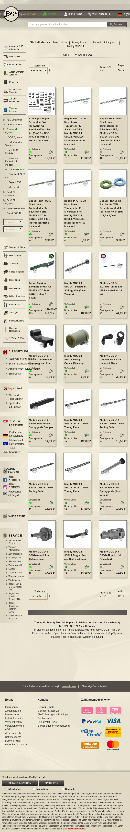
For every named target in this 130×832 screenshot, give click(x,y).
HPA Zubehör (15, 255)
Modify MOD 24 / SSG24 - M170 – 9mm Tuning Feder (41, 488)
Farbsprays (14, 304)
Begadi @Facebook (14, 478)
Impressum (11, 707)
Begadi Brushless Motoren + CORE (13, 607)
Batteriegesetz (13, 736)
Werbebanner (14, 580)
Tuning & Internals (13, 109)
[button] (46, 153)
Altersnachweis (15, 561)
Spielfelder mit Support (14, 405)
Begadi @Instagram (14, 485)
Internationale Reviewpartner (17, 442)
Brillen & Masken (17, 296)
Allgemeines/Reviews (24, 368)
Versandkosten (69, 686)
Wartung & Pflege (17, 247)
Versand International (14, 548)
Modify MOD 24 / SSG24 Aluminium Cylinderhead (39, 555)
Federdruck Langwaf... (105, 42)
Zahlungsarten (15, 554)
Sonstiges (13, 312)
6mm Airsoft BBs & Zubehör (16, 47)
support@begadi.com (58, 725)
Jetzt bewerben (14, 450)
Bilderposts (14, 373)
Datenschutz (12, 714)
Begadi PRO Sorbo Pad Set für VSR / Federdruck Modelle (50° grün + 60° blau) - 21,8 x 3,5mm (112, 208)
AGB (7, 729)
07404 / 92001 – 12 (53, 721)
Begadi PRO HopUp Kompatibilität (14, 596)
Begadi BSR (14, 182)
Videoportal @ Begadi (14, 493)
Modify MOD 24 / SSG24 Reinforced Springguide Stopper (41, 424)
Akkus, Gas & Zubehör (15, 91)
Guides (11, 569)
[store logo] (11, 14)
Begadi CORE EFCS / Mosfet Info (14, 587)
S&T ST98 (13, 186)
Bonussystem (14, 557)
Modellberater (15, 64)
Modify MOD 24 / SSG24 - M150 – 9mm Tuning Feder (76, 488)
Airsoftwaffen (15, 56)
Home (64, 42)
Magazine (13, 82)
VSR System (15, 137)
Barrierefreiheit (13, 740)
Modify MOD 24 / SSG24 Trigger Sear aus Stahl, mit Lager (75, 555)
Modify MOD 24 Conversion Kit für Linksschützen (110, 359)
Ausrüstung (14, 288)
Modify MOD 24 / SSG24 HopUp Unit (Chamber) (111, 555)
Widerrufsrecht (15, 565)
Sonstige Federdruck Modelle (11, 161)
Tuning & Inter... (80, 42)
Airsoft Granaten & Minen (16, 73)
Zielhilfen (13, 263)
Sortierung (40, 65)
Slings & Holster (16, 272)
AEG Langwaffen (14, 120)
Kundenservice (15, 572)
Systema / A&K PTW (16, 208)
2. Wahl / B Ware (17, 338)
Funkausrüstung (16, 321)
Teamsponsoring (15, 576)
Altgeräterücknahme (16, 744)
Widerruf (16, 516)
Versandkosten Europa (15, 542)
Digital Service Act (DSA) (15, 617)
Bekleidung (14, 280)
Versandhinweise (14, 725)
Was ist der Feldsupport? (15, 397)
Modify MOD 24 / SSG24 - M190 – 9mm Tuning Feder (76, 424)
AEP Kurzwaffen (14, 124)
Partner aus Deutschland (16, 434)
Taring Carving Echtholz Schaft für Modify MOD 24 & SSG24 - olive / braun (40, 290)
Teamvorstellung (21, 358)
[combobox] (67, 24)
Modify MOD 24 (16, 169)
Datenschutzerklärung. (74, 829)
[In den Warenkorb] (52, 152)
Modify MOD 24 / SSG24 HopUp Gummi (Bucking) (74, 359)
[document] (65, 801)
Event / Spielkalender (24, 363)
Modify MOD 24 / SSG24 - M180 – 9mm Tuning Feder (112, 424)
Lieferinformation (14, 718)
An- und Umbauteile (14, 100)
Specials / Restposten (14, 329)
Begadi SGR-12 (14, 213)
